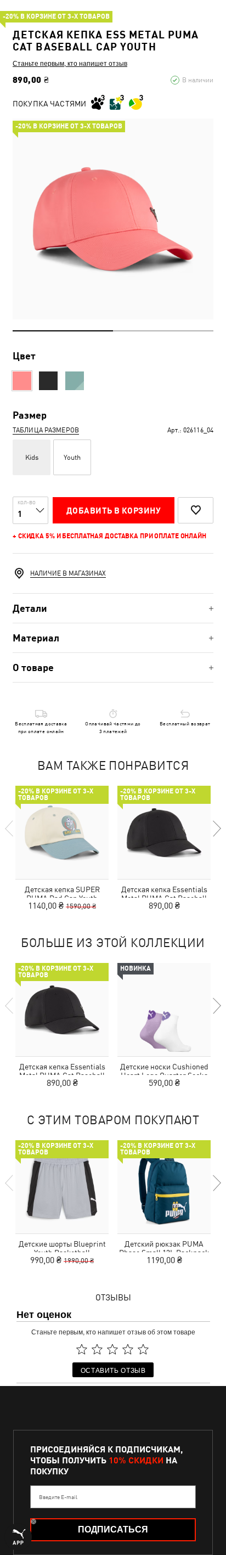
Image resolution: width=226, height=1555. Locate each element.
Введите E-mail (58, 1497)
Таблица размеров (46, 430)
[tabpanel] (113, 219)
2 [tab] (163, 330)
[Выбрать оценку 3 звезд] (112, 1349)
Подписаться (113, 1529)
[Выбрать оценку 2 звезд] (97, 1349)
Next (216, 828)
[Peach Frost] (22, 380)
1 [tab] (63, 330)
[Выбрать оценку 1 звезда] (82, 1349)
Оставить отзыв (113, 1369)
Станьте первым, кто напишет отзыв (70, 63)
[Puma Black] (48, 380)
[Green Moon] (74, 380)
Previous (10, 828)
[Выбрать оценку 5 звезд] (143, 1349)
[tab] (113, 608)
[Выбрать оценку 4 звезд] (128, 1349)
